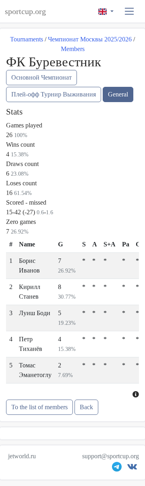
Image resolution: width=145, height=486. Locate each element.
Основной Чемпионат (41, 77)
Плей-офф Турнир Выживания (53, 94)
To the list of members (39, 407)
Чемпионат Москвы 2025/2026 (90, 39)
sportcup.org (25, 11)
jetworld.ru (22, 456)
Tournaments (26, 39)
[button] (129, 11)
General (118, 94)
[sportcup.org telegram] (117, 468)
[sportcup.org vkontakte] (132, 468)
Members (73, 48)
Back (86, 407)
